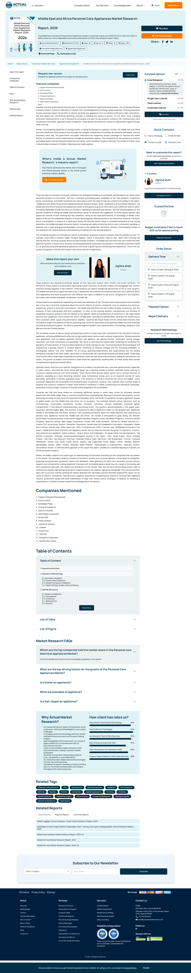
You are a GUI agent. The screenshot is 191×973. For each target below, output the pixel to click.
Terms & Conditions (27, 927)
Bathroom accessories (94, 787)
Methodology (25, 909)
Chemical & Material (66, 916)
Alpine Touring (65, 801)
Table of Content (50, 560)
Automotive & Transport (67, 909)
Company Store (82, 5)
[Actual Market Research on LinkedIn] (136, 928)
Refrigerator (111, 787)
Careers (23, 913)
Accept (146, 968)
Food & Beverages (65, 923)
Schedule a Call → (164, 195)
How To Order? (25, 920)
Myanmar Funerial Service (46, 801)
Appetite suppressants (93, 792)
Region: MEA (125, 43)
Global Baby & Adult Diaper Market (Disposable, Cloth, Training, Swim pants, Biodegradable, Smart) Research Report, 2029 (85, 827)
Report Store (173, 5)
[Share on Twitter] (167, 42)
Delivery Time (157, 256)
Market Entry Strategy (105, 913)
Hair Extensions (77, 787)
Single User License (165, 98)
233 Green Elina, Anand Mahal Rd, (148, 908)
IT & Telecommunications (68, 927)
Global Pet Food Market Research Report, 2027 (56, 840)
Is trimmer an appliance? (55, 682)
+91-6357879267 (144, 916)
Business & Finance (66, 906)
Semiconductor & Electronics (69, 934)
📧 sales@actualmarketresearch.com (149, 919)
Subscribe (144, 871)
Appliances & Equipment (76, 48)
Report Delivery (158, 316)
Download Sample (55, 179)
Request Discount (164, 237)
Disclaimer (24, 892)
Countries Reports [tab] (81, 814)
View (133, 75)
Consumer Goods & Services (52, 48)
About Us (23, 906)
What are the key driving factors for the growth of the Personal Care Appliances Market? (83, 671)
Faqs (12, 93)
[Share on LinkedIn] (171, 42)
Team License (165, 103)
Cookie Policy (130, 968)
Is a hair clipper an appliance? (58, 701)
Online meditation (126, 787)
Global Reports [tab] (44, 814)
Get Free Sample (163, 35)
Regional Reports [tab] (62, 814)
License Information (169, 93)
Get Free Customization (164, 163)
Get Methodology (164, 340)
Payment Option (159, 306)
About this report (17, 72)
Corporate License (165, 107)
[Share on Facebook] (163, 42)
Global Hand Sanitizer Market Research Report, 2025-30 (60, 834)
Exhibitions (122, 792)
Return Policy (25, 923)
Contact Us (24, 934)
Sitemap (51, 892)
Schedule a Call (68, 53)
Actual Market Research (50, 43)
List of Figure (48, 629)
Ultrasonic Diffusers (44, 796)
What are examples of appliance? (61, 692)
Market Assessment (104, 909)
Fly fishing (109, 792)
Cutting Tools (76, 792)
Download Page (47, 53)
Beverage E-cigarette (122, 796)
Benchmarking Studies (105, 916)
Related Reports (16, 115)
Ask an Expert (62, 272)
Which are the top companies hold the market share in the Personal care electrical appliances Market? (85, 651)
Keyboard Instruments (64, 796)
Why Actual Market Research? (18, 101)
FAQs (22, 930)
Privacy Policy (38, 892)
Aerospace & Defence (67, 937)
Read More (86, 608)
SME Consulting (103, 920)
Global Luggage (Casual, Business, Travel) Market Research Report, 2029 (67, 821)
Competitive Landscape (15, 79)
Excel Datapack (165, 80)
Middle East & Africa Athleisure (48, 787)
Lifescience (63, 930)
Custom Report (102, 906)
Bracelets (53, 792)
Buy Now (163, 28)
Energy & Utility (64, 913)
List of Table (47, 619)
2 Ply (65, 787)
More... (40, 104)
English (157, 5)
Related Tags (15, 109)
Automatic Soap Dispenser (101, 796)
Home (10, 64)
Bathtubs (41, 792)
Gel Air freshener (82, 796)
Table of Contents (17, 87)
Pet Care (64, 792)
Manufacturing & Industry (68, 920)
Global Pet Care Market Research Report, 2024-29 (58, 845)
